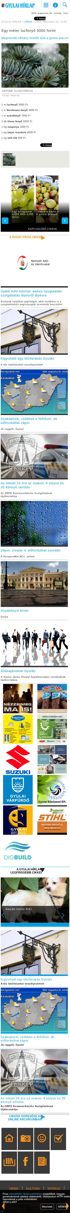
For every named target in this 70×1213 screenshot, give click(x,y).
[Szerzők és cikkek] (42, 1167)
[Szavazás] (58, 1144)
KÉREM (62, 1206)
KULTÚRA (33, 1188)
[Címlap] (9, 1144)
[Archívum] (9, 1167)
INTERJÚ (54, 1188)
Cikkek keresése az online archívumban (25, 1118)
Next (65, 918)
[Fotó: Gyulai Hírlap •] (9, 165)
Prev (5, 918)
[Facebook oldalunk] (25, 1167)
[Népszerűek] (42, 1144)
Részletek (47, 1206)
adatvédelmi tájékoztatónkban (25, 1194)
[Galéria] (25, 1144)
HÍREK (28, 22)
